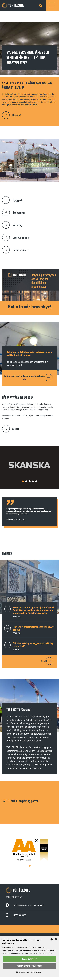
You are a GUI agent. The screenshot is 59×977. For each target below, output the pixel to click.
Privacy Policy (13, 931)
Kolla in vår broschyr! (29, 306)
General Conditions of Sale (18, 928)
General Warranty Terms (17, 926)
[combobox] (51, 939)
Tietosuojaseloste (46, 953)
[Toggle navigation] (52, 5)
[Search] (41, 5)
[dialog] (29, 956)
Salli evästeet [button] (29, 959)
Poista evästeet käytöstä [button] (29, 966)
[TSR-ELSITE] (17, 5)
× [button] (56, 939)
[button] (23, 481)
